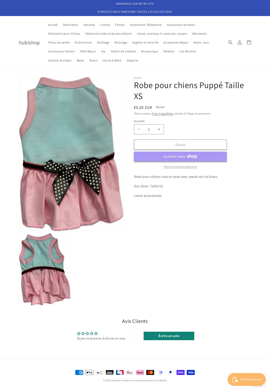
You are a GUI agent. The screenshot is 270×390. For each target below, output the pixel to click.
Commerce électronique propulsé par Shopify (144, 380)
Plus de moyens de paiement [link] (180, 166)
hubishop (116, 380)
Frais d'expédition (163, 113)
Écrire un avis (168, 336)
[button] (230, 42)
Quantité (139, 121)
